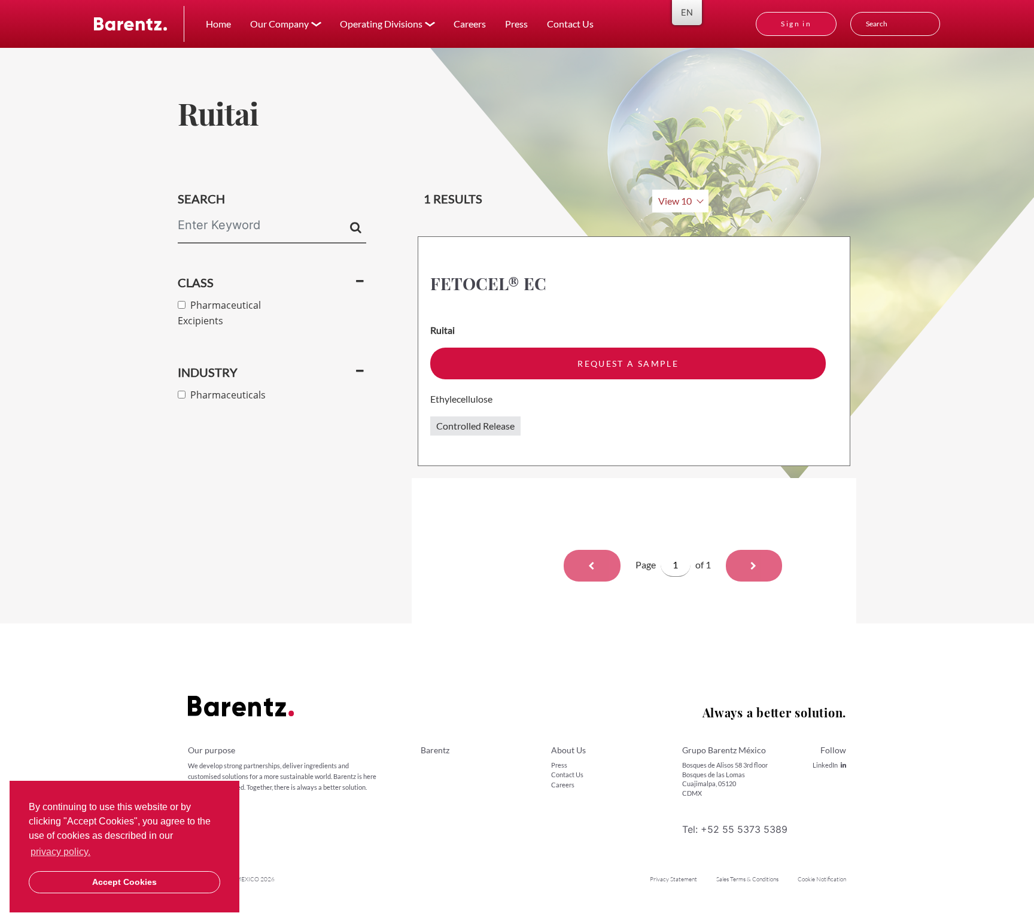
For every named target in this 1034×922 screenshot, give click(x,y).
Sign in (796, 23)
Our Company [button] (279, 23)
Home (218, 23)
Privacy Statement (673, 879)
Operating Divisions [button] (381, 23)
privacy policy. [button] (60, 852)
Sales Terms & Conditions (747, 879)
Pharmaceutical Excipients (219, 313)
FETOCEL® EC (488, 283)
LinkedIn (825, 765)
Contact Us (570, 23)
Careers (470, 23)
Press (516, 23)
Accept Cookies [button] (124, 882)
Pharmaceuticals (225, 394)
